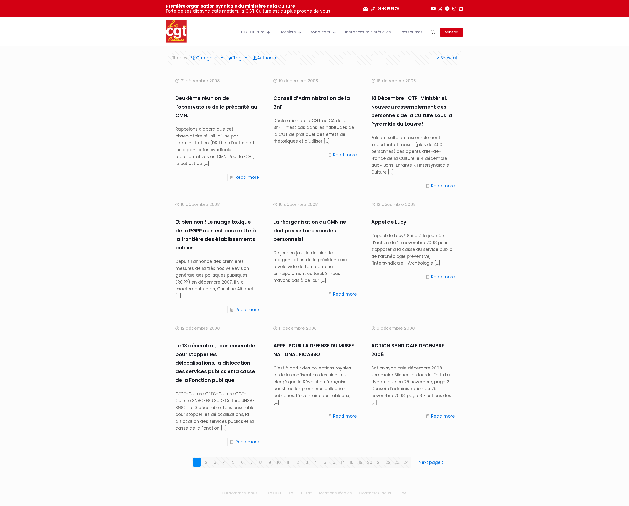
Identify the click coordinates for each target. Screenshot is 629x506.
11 (288, 462)
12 (297, 462)
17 (342, 462)
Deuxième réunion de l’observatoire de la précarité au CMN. (216, 107)
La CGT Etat (300, 493)
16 (333, 462)
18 (352, 462)
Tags (238, 58)
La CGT (275, 493)
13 (306, 462)
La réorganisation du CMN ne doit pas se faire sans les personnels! (309, 231)
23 (397, 462)
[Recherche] (433, 32)
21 (379, 462)
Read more (247, 177)
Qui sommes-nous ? (241, 493)
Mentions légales (335, 493)
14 (315, 462)
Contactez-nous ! (376, 493)
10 (279, 462)
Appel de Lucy (388, 222)
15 (324, 462)
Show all (449, 58)
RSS (404, 493)
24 (406, 462)
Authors (265, 58)
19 (361, 462)
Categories (208, 58)
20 (369, 462)
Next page (430, 462)
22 (388, 462)
